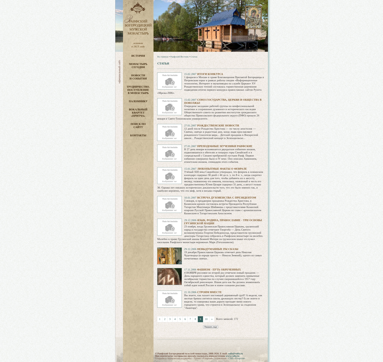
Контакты (138, 135)
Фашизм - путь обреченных (219, 269)
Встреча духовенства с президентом (226, 197)
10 (206, 319)
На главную (162, 56)
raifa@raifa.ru (235, 353)
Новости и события (138, 77)
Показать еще (210, 327)
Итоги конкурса (210, 74)
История (138, 55)
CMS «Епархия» (236, 358)
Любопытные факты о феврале (222, 168)
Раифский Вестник (179, 56)
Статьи (193, 56)
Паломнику (138, 101)
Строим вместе (209, 292)
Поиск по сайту (138, 126)
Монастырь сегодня (138, 66)
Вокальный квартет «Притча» (138, 112)
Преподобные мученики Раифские (224, 146)
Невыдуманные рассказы (217, 249)
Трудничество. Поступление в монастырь (138, 90)
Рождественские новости (218, 125)
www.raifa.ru (232, 356)
